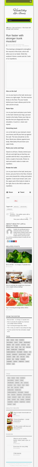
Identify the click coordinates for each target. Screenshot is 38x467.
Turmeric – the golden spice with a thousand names (20, 214)
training (17, 359)
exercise (18, 344)
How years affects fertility (21, 218)
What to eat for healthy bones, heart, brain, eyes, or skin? (21, 440)
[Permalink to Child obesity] (10, 457)
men (30, 351)
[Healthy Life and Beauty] (19, 13)
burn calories (10, 342)
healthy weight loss (11, 351)
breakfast (22, 339)
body (17, 339)
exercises (23, 344)
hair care (28, 347)
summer (9, 359)
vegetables (9, 361)
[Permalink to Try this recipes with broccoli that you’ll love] (10, 430)
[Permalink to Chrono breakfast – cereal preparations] (10, 423)
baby (8, 339)
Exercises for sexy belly (20, 446)
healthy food (21, 349)
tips (13, 359)
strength (9, 209)
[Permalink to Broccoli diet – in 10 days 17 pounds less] (19, 262)
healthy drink (14, 349)
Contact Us (25, 465)
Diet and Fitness (17, 27)
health (8, 349)
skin (18, 356)
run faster (23, 206)
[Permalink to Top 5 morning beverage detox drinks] (19, 305)
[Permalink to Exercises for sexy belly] (10, 451)
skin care (22, 356)
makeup (25, 351)
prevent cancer (22, 354)
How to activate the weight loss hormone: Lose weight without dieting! (18, 286)
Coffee (20, 342)
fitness (8, 347)
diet (13, 344)
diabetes (9, 344)
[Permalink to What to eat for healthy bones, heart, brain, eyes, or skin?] (10, 443)
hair (24, 347)
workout (8, 363)
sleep (27, 356)
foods (16, 347)
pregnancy (14, 354)
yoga (13, 363)
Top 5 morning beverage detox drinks (17, 307)
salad (14, 356)
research (9, 356)
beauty (12, 339)
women (27, 361)
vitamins (15, 361)
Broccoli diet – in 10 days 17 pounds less (18, 264)
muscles (16, 206)
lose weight (19, 351)
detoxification (27, 342)
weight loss (21, 361)
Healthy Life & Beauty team (18, 44)
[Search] (30, 1)
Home (9, 27)
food (12, 347)
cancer (16, 342)
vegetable (23, 359)
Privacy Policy (19, 465)
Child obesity (17, 453)
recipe (28, 354)
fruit (20, 347)
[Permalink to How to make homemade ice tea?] (10, 417)
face (28, 344)
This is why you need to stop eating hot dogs (19, 327)
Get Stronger (18, 45)
